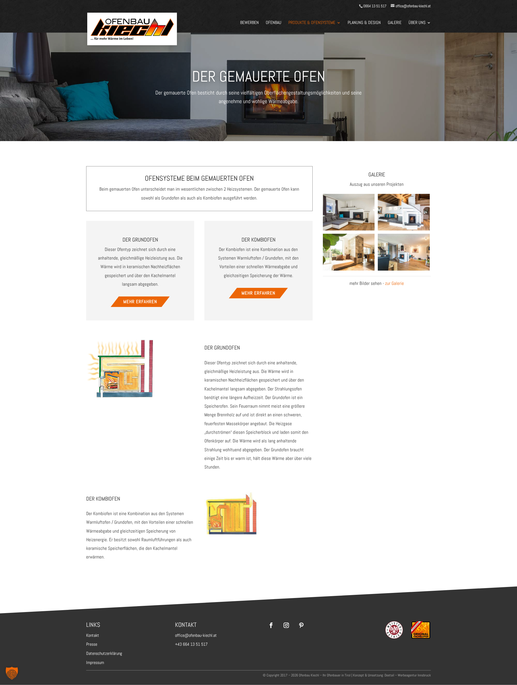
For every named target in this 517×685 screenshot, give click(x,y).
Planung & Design (364, 23)
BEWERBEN (249, 23)
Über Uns (416, 23)
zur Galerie (394, 283)
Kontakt (92, 635)
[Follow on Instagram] (286, 625)
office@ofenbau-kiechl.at (196, 635)
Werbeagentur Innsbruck (414, 675)
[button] (12, 673)
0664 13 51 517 (374, 6)
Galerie (394, 23)
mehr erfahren (140, 302)
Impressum (95, 662)
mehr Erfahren (258, 293)
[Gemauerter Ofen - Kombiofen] (231, 534)
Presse (91, 644)
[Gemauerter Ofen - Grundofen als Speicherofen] (119, 396)
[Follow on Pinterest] (301, 625)
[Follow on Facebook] (271, 625)
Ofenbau (273, 23)
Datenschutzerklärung (104, 653)
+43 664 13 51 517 (191, 644)
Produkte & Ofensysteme (311, 23)
